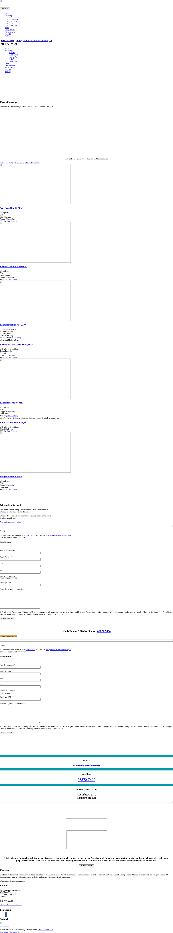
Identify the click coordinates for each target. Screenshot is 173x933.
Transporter (13, 19)
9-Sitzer (12, 17)
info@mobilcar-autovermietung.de (58, 535)
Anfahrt (7, 36)
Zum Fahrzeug (12, 221)
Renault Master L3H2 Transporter (16, 344)
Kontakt (8, 34)
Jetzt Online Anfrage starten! (10, 522)
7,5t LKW (13, 21)
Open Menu (5, 9)
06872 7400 (30, 535)
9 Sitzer (15, 163)
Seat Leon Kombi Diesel (11, 208)
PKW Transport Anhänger (13, 422)
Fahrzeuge (8, 15)
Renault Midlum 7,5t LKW (13, 325)
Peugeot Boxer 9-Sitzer (11, 476)
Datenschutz (14, 932)
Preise (7, 28)
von (1, 563)
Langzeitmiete (10, 30)
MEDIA (45, 930)
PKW (11, 23)
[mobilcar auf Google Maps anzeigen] (1, 924)
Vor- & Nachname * (7, 551)
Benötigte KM (5, 583)
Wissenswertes (10, 32)
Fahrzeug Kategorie (7, 576)
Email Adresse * (6, 557)
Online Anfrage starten (8, 636)
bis (1, 570)
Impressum (4, 932)
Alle (2, 163)
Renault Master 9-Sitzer (11, 403)
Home (7, 13)
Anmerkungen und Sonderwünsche (13, 589)
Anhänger (13, 26)
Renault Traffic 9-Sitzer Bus (13, 266)
